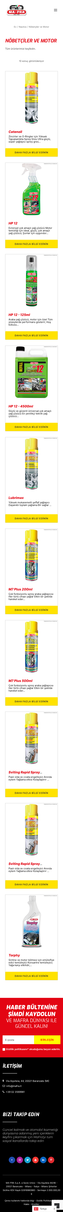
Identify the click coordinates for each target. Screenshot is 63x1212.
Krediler (35, 1204)
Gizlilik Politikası (44, 1200)
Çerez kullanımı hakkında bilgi (19, 1200)
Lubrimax (16, 498)
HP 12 (13, 223)
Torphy (14, 955)
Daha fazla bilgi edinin (31, 152)
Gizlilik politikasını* (17, 1049)
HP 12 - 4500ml (21, 406)
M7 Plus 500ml (20, 681)
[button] (55, 10)
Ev (15, 26)
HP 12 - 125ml (19, 315)
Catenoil (15, 132)
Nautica (22, 26)
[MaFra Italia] (16, 10)
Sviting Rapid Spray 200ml (30, 772)
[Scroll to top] (56, 1205)
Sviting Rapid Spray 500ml (30, 864)
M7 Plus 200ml (20, 589)
